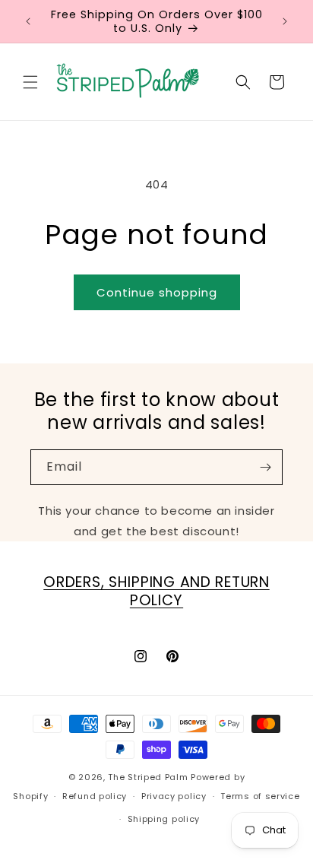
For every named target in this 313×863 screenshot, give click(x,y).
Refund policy (94, 796)
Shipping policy (164, 819)
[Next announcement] (285, 21)
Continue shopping (156, 292)
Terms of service (259, 796)
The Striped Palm (148, 777)
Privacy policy (174, 796)
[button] (30, 82)
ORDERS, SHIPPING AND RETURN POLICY (156, 591)
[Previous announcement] (28, 21)
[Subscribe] (265, 467)
